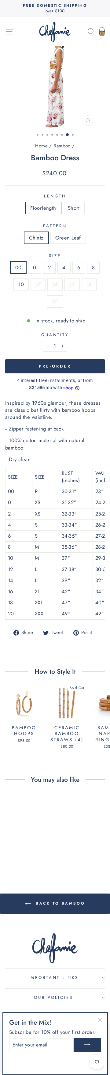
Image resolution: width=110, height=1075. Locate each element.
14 (55, 284)
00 (18, 267)
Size (55, 256)
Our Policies (53, 997)
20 (55, 301)
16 (72, 284)
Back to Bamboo (59, 903)
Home (41, 145)
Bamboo (61, 145)
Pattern (55, 226)
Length (55, 196)
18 (89, 284)
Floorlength (43, 208)
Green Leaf (68, 237)
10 (21, 284)
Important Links (53, 977)
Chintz (36, 237)
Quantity (55, 335)
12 (38, 284)
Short (74, 208)
